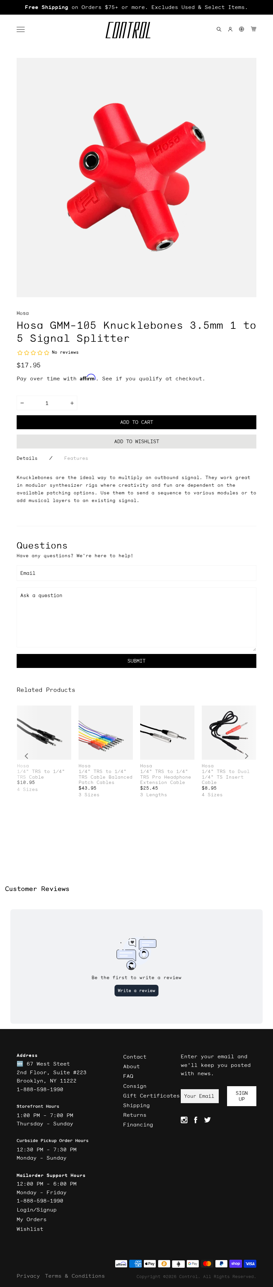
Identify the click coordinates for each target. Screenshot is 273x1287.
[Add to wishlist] (66, 711)
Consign (134, 1086)
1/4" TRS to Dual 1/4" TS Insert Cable (226, 777)
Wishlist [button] (30, 1228)
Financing (138, 1124)
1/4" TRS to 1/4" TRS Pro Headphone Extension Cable (165, 777)
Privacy (28, 1275)
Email (27, 573)
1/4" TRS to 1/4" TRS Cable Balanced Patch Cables (106, 777)
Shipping (136, 1105)
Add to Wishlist (136, 441)
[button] (24, 29)
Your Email (199, 1096)
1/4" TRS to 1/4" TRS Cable (41, 774)
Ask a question (41, 595)
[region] (136, 7)
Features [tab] (76, 458)
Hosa (23, 313)
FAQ (128, 1076)
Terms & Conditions (75, 1275)
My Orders (32, 1219)
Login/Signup (37, 1209)
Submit (136, 661)
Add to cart (136, 422)
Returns (134, 1114)
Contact (134, 1056)
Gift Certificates (151, 1095)
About (131, 1066)
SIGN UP (242, 1096)
